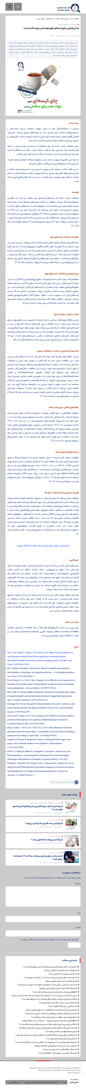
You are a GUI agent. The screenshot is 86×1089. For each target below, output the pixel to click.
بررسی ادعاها (65, 18)
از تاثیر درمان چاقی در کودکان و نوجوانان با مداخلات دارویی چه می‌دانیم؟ (51, 1013)
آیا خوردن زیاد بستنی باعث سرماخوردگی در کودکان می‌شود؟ (55, 1045)
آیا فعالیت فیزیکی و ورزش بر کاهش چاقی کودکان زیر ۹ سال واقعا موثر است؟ (49, 999)
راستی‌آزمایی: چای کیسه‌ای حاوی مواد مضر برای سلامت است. (51, 28)
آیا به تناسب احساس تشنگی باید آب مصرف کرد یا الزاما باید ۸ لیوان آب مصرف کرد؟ (47, 984)
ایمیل (78, 927)
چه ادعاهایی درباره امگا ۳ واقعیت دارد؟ (62, 1006)
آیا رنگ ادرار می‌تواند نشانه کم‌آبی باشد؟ (15, 1082)
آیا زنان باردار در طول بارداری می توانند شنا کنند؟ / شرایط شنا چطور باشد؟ (38, 857)
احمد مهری (57, 813)
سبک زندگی (50, 18)
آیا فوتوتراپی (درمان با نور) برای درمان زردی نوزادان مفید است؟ (54, 991)
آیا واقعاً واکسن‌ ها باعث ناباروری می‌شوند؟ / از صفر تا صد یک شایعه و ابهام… (49, 1020)
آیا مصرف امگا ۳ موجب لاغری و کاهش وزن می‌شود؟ (58, 988)
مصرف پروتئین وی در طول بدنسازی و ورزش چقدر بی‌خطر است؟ (54, 1017)
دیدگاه (77, 883)
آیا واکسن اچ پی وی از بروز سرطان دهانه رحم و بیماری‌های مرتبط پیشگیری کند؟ (48, 1024)
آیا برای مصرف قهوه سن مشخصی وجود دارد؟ (61, 1031)
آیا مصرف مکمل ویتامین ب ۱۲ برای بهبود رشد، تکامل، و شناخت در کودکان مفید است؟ (46, 1042)
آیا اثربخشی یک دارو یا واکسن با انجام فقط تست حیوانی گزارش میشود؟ (51, 1009)
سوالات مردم (41, 18)
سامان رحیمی (72, 35)
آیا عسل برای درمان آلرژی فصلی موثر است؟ (61, 1038)
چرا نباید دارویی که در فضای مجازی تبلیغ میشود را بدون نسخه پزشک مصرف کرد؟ (47, 1027)
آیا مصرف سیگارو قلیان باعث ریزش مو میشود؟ (60, 1049)
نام (79, 913)
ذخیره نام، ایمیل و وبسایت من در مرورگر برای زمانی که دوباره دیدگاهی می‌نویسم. (49, 939)
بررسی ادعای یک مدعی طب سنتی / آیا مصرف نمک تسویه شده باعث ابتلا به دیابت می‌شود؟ (44, 995)
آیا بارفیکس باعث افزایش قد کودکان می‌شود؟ (52, 1082)
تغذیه (57, 18)
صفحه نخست (74, 18)
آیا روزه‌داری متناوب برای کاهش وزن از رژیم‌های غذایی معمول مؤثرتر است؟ (37, 808)
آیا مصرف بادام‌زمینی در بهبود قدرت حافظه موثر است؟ (57, 1053)
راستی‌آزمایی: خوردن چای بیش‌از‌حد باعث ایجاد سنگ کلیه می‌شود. (43, 545)
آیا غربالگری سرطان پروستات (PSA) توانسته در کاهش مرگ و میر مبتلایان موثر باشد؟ (46, 1035)
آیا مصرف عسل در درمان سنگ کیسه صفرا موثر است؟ (58, 1002)
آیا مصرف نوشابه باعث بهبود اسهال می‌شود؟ (61, 981)
